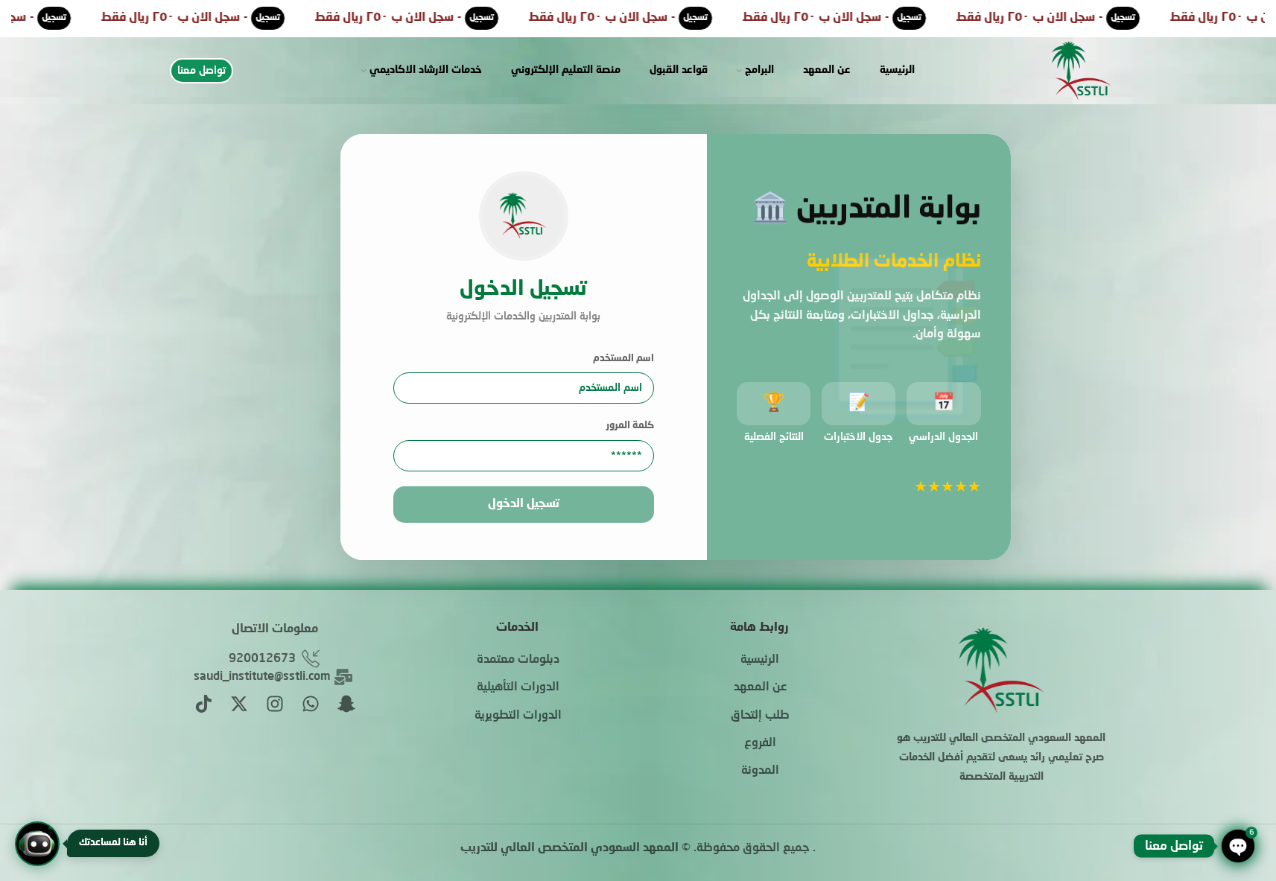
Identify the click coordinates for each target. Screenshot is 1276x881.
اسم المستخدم (623, 358)
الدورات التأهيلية (518, 687)
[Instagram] (275, 704)
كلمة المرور (630, 425)
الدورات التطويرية (518, 716)
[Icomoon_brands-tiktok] (203, 704)
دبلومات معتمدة (518, 660)
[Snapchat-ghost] (346, 704)
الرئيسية (759, 660)
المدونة (760, 771)
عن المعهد (760, 687)
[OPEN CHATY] (1238, 846)
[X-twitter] (239, 704)
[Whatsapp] (310, 704)
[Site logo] (1081, 71)
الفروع (760, 743)
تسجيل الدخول (523, 504)
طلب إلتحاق (760, 716)
